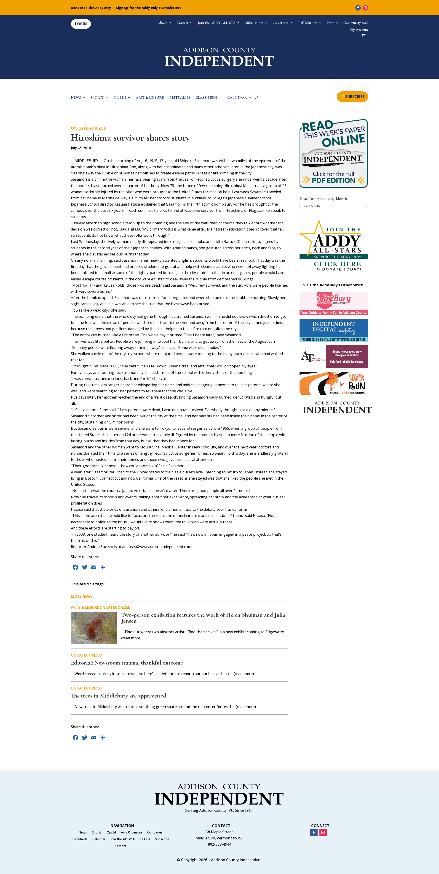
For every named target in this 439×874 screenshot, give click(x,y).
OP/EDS (119, 98)
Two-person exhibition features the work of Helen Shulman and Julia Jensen (203, 617)
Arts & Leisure (85, 607)
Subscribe (162, 839)
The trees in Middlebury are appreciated (118, 695)
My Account (359, 30)
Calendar (98, 839)
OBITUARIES (179, 98)
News (82, 832)
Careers (120, 846)
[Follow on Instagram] (365, 8)
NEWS (76, 98)
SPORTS (97, 98)
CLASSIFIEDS (206, 98)
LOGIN (81, 23)
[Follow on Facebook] (358, 8)
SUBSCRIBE (354, 96)
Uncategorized (89, 128)
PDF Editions (307, 23)
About (162, 23)
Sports (97, 832)
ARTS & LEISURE (150, 98)
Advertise (280, 23)
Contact (182, 23)
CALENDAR (237, 98)
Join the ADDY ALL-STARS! (219, 23)
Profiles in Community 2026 (347, 23)
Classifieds (79, 839)
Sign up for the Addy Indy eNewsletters (148, 8)
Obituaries (155, 832)
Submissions (254, 23)
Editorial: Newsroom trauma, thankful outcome (127, 662)
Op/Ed (111, 832)
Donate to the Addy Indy (91, 8)
